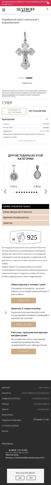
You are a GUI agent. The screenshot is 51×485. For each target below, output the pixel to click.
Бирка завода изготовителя (17, 212)
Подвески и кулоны (11, 399)
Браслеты (6, 393)
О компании (43, 409)
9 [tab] (34, 192)
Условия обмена (41, 404)
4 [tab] (21, 192)
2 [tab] (16, 192)
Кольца (5, 404)
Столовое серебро (10, 426)
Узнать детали (23, 324)
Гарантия (7, 223)
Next (46, 192)
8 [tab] (31, 192)
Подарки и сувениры (11, 420)
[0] (45, 10)
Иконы (5, 431)
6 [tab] (26, 192)
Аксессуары (7, 415)
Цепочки (6, 388)
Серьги (5, 409)
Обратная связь (12, 455)
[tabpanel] (25, 50)
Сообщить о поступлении (14, 111)
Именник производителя (15, 218)
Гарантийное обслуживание (35, 393)
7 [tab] (29, 192)
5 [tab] (24, 192)
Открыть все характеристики (27, 140)
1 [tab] (14, 192)
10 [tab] (36, 192)
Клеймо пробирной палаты (16, 206)
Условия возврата (40, 399)
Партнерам (44, 388)
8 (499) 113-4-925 (18, 450)
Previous (5, 192)
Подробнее (23, 300)
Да (20, 478)
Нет (31, 478)
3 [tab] (19, 192)
